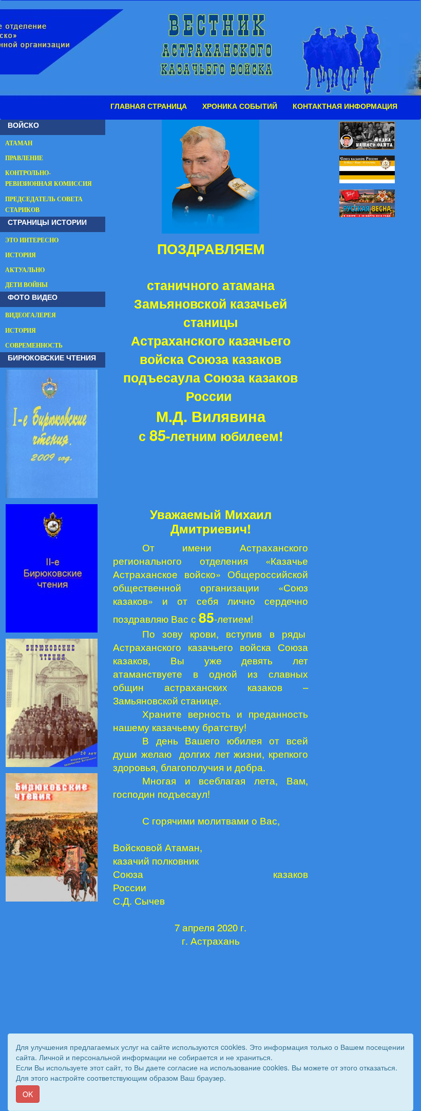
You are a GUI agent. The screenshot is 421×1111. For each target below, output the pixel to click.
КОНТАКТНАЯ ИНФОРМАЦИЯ (345, 106)
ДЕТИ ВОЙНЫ (26, 285)
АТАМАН (18, 143)
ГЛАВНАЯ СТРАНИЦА (148, 106)
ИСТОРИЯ (20, 255)
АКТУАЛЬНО (25, 270)
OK (28, 1094)
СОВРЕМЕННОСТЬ (34, 345)
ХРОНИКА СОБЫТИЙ (239, 106)
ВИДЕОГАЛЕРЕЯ (30, 315)
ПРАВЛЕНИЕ (24, 158)
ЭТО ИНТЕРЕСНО (32, 240)
